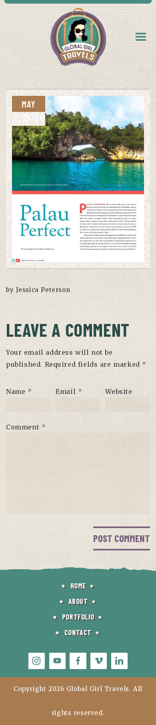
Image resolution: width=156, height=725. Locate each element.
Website (118, 391)
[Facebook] (78, 661)
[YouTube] (57, 661)
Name (19, 391)
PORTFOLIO (78, 616)
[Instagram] (36, 661)
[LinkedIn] (119, 661)
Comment (26, 427)
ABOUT (78, 601)
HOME (78, 585)
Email (69, 391)
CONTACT (78, 632)
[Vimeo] (98, 661)
